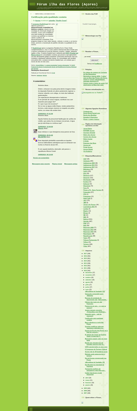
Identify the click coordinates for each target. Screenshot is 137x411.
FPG (84, 194)
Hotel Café (86, 198)
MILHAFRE (42, 137)
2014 (85, 261)
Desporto (86, 177)
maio (87, 289)
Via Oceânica (87, 151)
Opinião (86, 221)
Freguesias (87, 196)
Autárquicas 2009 (89, 163)
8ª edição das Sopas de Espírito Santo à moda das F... (95, 335)
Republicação (87, 236)
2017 (85, 253)
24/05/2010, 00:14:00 (45, 154)
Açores (37, 20)
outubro (88, 277)
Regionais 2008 (88, 227)
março (87, 380)
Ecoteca (86, 182)
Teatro (85, 238)
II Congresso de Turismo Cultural (96, 349)
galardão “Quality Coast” (58, 20)
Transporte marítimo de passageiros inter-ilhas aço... (95, 369)
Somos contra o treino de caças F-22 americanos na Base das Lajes (95, 84)
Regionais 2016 (88, 232)
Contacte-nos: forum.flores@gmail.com (91, 112)
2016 (85, 256)
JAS (84, 200)
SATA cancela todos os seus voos (96, 347)
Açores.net (86, 145)
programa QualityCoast (40, 24)
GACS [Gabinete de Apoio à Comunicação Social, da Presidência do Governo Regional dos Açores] (53, 67)
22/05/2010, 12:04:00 (45, 127)
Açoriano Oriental (89, 133)
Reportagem (87, 234)
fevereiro (88, 382)
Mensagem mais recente (41, 164)
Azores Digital (88, 149)
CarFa (85, 171)
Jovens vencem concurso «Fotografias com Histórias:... (95, 311)
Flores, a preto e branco (91, 119)
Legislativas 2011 (89, 207)
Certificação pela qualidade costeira (48, 17)
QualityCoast (37, 48)
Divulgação (87, 180)
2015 (85, 258)
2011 (85, 268)
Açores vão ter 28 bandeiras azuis (96, 352)
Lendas (85, 209)
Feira (85, 188)
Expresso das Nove (89, 143)
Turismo (86, 244)
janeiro (87, 385)
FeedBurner (98, 63)
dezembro (88, 272)
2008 (85, 391)
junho (87, 287)
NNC (84, 217)
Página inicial (57, 164)
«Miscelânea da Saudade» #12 (95, 291)
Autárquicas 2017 (89, 167)
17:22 (53, 73)
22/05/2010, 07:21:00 (45, 114)
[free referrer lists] (82, 403)
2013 (85, 263)
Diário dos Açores (89, 135)
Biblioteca (86, 169)
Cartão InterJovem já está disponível (93, 373)
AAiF (85, 159)
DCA (84, 173)
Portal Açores (87, 147)
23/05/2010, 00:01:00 (45, 135)
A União (86, 141)
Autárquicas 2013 (89, 165)
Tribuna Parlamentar (90, 240)
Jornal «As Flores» (89, 204)
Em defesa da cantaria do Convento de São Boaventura (95, 73)
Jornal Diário (87, 128)
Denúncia (86, 175)
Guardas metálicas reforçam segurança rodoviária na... (94, 327)
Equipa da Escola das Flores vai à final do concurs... (96, 331)
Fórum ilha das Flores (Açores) (67, 4)
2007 (85, 393)
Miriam (85, 213)
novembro (89, 275)
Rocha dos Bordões (89, 115)
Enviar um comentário (41, 158)
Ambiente (39, 75)
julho (87, 285)
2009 (85, 388)
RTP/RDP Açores (89, 130)
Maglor (85, 211)
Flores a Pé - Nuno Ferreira (92, 190)
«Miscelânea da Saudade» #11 (95, 362)
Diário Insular (87, 139)
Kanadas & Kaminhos (90, 117)
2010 (85, 270)
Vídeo (85, 246)
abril (87, 378)
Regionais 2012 (88, 229)
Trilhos (85, 242)
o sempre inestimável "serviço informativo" (57, 65)
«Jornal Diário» (40, 65)
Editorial (86, 184)
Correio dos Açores (89, 137)
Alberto (40, 128)
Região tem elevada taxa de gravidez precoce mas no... (95, 343)
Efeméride (86, 186)
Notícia (45, 75)
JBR (84, 202)
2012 (85, 265)
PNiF (85, 223)
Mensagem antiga (70, 164)
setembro (88, 280)
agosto (87, 282)
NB (84, 215)
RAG (84, 225)
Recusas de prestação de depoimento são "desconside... (96, 298)
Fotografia (86, 192)
